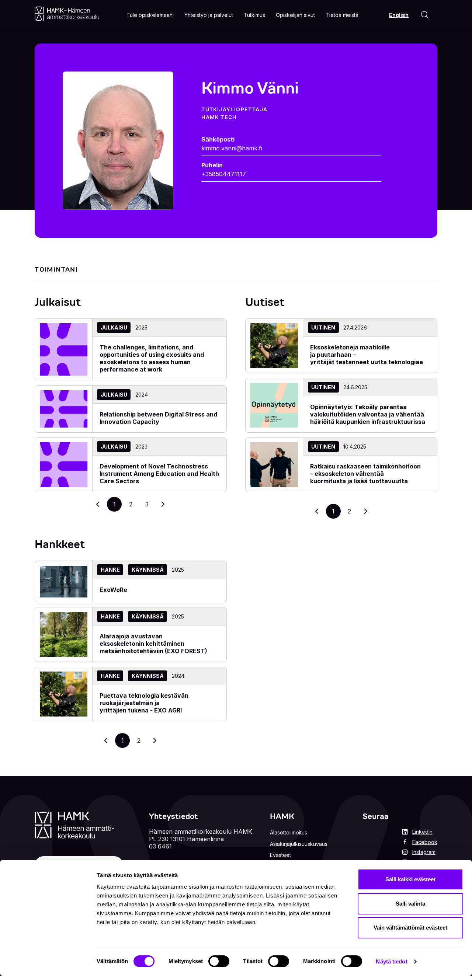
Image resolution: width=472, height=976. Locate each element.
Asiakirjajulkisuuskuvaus (298, 844)
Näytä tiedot (391, 961)
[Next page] (365, 511)
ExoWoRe (113, 589)
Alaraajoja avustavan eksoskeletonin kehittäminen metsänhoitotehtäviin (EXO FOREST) (153, 643)
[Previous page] (317, 511)
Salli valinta (410, 903)
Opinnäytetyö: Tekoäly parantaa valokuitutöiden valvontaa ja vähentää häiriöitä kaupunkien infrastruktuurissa (367, 414)
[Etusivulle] (67, 13)
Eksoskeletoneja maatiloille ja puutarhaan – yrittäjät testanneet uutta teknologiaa (367, 355)
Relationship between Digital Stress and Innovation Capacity (158, 418)
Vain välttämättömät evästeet (410, 927)
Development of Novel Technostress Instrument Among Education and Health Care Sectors (159, 474)
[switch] (218, 961)
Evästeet (280, 855)
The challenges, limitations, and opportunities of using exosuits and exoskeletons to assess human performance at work (152, 358)
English (399, 15)
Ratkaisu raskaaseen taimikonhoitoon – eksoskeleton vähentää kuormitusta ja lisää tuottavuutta (365, 474)
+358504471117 (223, 174)
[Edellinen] (98, 504)
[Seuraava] (163, 504)
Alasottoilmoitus (288, 832)
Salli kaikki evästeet (410, 879)
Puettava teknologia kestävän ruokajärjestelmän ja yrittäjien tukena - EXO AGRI (144, 703)
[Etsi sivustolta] (425, 14)
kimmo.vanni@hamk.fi (231, 148)
